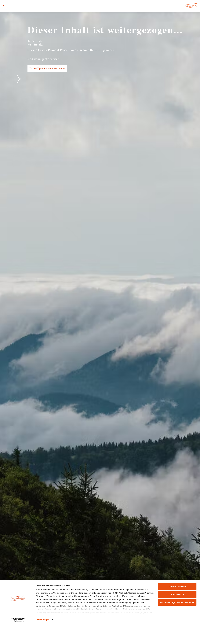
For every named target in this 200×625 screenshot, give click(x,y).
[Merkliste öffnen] (13, 5)
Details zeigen (42, 619)
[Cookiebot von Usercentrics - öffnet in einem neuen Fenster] (18, 620)
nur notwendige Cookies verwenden (177, 602)
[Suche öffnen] (17, 5)
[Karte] (10, 5)
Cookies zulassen (177, 586)
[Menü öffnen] (3, 5)
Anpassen (176, 594)
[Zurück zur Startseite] (191, 5)
